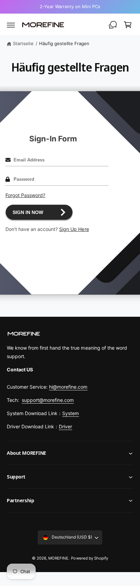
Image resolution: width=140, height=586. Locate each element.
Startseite (23, 43)
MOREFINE (58, 558)
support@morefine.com (48, 400)
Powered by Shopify (89, 558)
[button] (10, 24)
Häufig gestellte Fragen (64, 43)
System (70, 413)
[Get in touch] (112, 24)
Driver (65, 426)
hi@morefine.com (68, 387)
